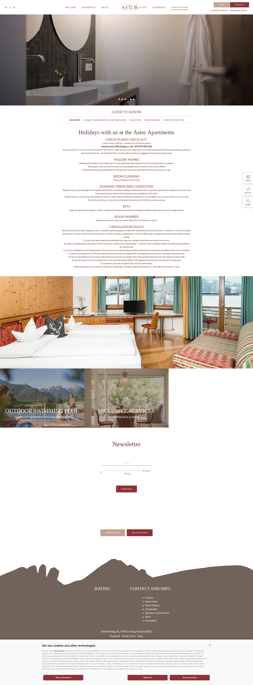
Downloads (151, 609)
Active (143, 7)
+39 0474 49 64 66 (219, 10)
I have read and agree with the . (128, 472)
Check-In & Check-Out (173, 120)
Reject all (147, 677)
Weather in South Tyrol (157, 612)
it (10, 7)
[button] (210, 645)
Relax (104, 7)
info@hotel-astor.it (238, 10)
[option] (126, 60)
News (148, 616)
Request (239, 5)
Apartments (88, 7)
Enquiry (149, 597)
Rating (102, 589)
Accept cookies (190, 677)
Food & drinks (135, 120)
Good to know (179, 7)
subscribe (126, 489)
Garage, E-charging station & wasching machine (104, 120)
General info (74, 120)
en (14, 7)
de (6, 7)
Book (221, 5)
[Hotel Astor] (129, 7)
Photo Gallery (152, 605)
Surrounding (113, 533)
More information (63, 677)
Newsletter (126, 444)
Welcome (70, 7)
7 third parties (58, 651)
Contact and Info (150, 589)
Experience (159, 7)
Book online (151, 601)
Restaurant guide (152, 120)
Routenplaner (140, 533)
